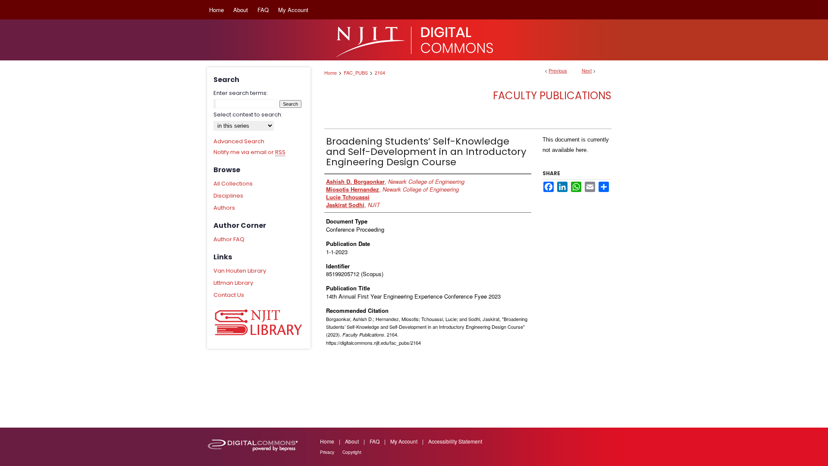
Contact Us (228, 295)
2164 (380, 72)
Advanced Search (238, 141)
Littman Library (233, 283)
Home (330, 72)
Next (587, 70)
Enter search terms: (240, 93)
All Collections (233, 183)
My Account (403, 441)
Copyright (351, 452)
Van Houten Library (239, 271)
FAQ (375, 441)
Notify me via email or (249, 152)
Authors (224, 208)
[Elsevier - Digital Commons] (254, 447)
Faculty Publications (552, 95)
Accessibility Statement (455, 441)
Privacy (327, 452)
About (352, 441)
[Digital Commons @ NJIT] (414, 39)
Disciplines (228, 196)
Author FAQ (229, 239)
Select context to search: (247, 114)
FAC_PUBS (356, 72)
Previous (558, 70)
